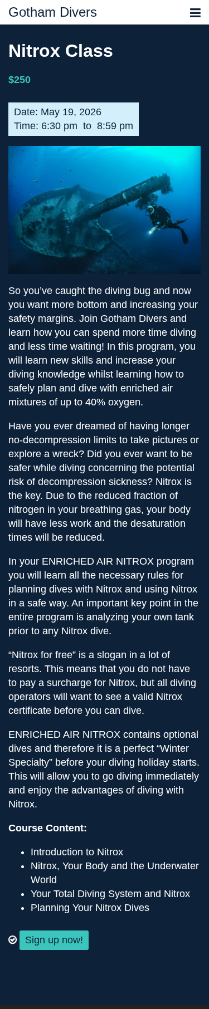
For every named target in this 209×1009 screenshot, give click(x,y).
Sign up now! (54, 940)
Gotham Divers (52, 12)
